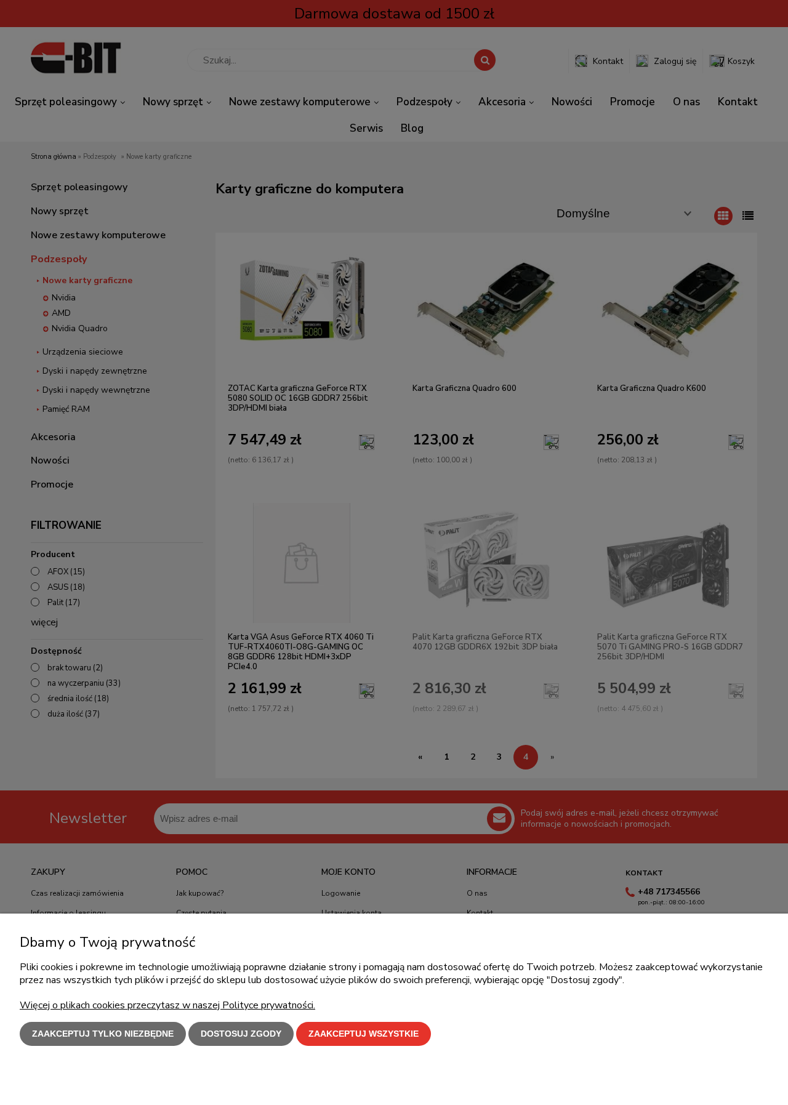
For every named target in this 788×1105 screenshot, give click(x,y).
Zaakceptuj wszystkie (363, 1034)
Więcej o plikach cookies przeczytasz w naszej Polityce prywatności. (167, 1005)
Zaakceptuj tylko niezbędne (103, 1034)
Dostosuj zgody (241, 1034)
